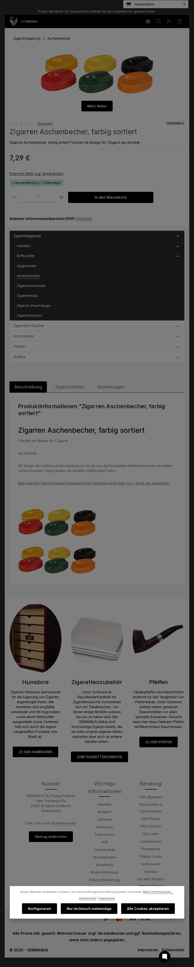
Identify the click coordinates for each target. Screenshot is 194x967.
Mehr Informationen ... (158, 892)
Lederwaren (150, 864)
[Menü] (148, 21)
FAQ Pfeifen (150, 819)
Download (84, 219)
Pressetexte (150, 849)
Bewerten (45, 123)
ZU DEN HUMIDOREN (35, 752)
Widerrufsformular (105, 872)
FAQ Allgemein (151, 797)
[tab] (28, 386)
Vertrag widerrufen (51, 837)
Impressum (104, 827)
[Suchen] (158, 21)
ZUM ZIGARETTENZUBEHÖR (99, 757)
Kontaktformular (64, 823)
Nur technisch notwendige (89, 909)
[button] (178, 236)
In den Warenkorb (111, 197)
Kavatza (151, 872)
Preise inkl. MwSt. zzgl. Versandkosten (36, 173)
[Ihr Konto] (169, 21)
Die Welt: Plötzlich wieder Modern (151, 882)
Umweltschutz (104, 850)
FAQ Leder (150, 834)
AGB (104, 842)
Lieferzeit (104, 819)
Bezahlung (104, 865)
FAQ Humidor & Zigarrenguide (151, 808)
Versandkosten (104, 857)
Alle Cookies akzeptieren (148, 909)
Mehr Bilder (97, 106)
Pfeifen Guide (151, 856)
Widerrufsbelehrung (104, 880)
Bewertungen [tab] (110, 386)
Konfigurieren (39, 909)
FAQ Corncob (150, 826)
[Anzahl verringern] (14, 197)
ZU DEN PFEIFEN (158, 742)
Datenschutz (104, 834)
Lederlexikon (151, 841)
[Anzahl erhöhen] (61, 197)
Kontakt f (104, 812)
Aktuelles (104, 804)
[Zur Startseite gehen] (24, 21)
